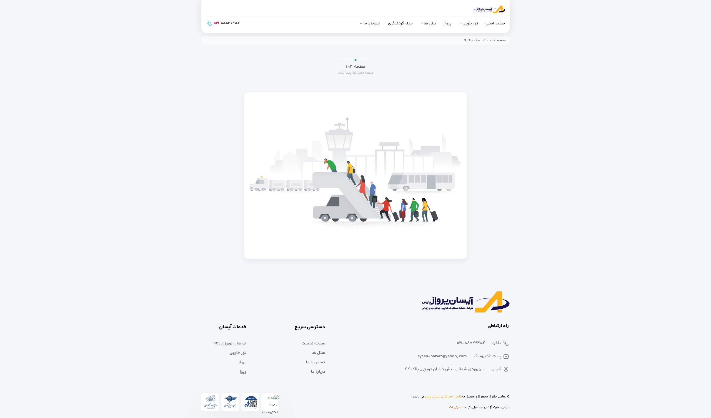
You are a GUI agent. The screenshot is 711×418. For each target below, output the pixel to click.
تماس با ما (315, 362)
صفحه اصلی (495, 24)
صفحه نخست (496, 40)
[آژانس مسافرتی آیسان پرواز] (480, 12)
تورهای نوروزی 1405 (229, 343)
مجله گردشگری (400, 24)
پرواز (448, 24)
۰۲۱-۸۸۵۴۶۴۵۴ (471, 343)
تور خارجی (470, 24)
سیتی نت (455, 407)
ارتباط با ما (372, 24)
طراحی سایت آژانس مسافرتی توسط (485, 407)
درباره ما (318, 372)
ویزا (243, 372)
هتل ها (430, 24)
